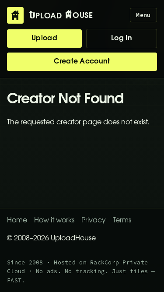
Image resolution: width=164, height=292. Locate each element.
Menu (143, 15)
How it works (54, 220)
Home (17, 220)
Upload (44, 38)
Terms (122, 220)
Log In (121, 38)
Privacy (93, 220)
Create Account (82, 61)
